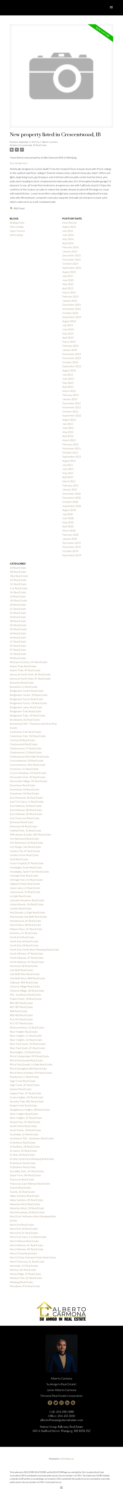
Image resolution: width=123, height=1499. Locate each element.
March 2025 (69, 292)
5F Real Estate (18, 649)
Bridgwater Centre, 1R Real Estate (29, 694)
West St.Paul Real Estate (23, 1253)
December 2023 (71, 353)
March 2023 (69, 390)
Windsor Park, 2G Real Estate (26, 1277)
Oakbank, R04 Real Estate (24, 982)
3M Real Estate (18, 629)
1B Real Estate (18, 571)
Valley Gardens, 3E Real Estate (26, 1199)
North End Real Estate (22, 937)
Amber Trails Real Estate (23, 666)
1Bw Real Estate (19, 575)
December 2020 (71, 493)
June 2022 (68, 427)
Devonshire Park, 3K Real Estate (27, 777)
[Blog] (73, 1402)
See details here (18, 163)
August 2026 (69, 226)
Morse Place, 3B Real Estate (25, 924)
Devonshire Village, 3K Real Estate (28, 781)
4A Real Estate (18, 633)
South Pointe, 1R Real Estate (25, 1130)
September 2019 (71, 555)
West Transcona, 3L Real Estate (27, 1261)
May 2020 (68, 522)
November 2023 (71, 358)
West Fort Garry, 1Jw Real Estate (28, 1236)
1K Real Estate (18, 592)
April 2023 (68, 386)
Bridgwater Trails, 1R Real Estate (27, 715)
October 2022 (70, 411)
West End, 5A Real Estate (24, 1228)
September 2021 (71, 456)
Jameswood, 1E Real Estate (25, 891)
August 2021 (69, 460)
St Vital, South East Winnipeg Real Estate (32, 1158)
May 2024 (68, 333)
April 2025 (68, 288)
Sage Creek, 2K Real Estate (25, 1084)
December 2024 (71, 304)
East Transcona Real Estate (25, 818)
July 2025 (67, 275)
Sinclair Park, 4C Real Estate (25, 1121)
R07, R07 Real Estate (21, 1006)
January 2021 (69, 489)
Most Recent (69, 222)
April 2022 (68, 435)
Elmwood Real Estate (21, 822)
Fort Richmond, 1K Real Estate (26, 842)
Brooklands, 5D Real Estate (25, 719)
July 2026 (67, 230)
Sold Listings (16, 234)
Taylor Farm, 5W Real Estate (25, 1175)
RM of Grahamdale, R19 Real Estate (29, 1056)
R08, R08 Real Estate (21, 1015)
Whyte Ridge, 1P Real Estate (25, 1273)
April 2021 (68, 477)
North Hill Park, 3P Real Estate (26, 953)
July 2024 (67, 325)
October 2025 (70, 263)
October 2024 (70, 312)
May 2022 (68, 431)
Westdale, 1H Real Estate (24, 1265)
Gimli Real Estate (19, 859)
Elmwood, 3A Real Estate (23, 826)
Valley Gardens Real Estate (24, 1195)
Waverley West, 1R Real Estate (27, 1208)
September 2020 (71, 505)
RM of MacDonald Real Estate (26, 1060)
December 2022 (71, 403)
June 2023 (68, 378)
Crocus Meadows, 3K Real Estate (28, 772)
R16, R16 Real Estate (21, 1019)
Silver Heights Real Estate (24, 1113)
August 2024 (69, 321)
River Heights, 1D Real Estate (26, 1039)
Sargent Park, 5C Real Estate (25, 1093)
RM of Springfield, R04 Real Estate (28, 1068)
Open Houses (17, 230)
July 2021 (67, 464)
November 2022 (71, 407)
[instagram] (61, 1402)
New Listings (17, 226)
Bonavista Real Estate (22, 682)
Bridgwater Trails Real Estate (25, 711)
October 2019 (70, 550)
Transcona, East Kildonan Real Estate (30, 1183)
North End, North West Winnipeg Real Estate (34, 949)
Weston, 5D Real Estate (23, 1269)
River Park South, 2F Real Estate (27, 1047)
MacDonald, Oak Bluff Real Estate (28, 916)
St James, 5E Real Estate (23, 1150)
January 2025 (69, 300)
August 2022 (69, 419)
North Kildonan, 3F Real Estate (27, 957)
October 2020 (70, 501)
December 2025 (71, 255)
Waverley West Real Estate (25, 1204)
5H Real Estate (18, 653)
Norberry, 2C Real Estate (23, 932)
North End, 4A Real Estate (24, 941)
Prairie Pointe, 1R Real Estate (26, 998)
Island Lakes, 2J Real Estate (25, 887)
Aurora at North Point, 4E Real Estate (30, 674)
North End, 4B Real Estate (24, 945)
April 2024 (68, 337)
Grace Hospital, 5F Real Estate (27, 863)
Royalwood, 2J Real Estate (24, 1076)
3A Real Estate (18, 616)
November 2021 (71, 448)
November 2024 (71, 308)
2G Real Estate (18, 612)
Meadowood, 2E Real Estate (25, 920)
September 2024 (71, 316)
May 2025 (68, 284)
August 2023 (69, 370)
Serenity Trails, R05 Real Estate (27, 1101)
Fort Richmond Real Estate (24, 838)
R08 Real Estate (18, 1011)
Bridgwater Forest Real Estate (26, 699)
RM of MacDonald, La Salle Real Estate (31, 1064)
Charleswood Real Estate (23, 744)
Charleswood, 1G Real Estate (26, 752)
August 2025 (69, 271)
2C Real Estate (18, 608)
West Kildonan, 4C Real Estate (26, 1245)
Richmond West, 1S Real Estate (27, 1027)
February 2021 (70, 485)
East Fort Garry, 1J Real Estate (27, 801)
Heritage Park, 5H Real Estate (26, 879)
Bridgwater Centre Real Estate (27, 690)
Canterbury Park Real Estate (25, 731)
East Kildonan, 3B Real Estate (26, 809)
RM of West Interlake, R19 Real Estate (31, 1072)
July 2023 (67, 374)
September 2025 (71, 267)
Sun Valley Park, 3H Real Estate (27, 1171)
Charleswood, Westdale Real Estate (29, 756)
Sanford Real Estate (21, 1089)
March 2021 (69, 481)
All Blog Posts (17, 222)
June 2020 (68, 518)
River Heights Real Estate (24, 1031)
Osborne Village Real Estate (25, 986)
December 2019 (71, 542)
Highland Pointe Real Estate (25, 883)
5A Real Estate (18, 637)
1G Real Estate (18, 584)
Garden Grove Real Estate (24, 855)
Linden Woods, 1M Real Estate (27, 904)
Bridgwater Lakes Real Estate (26, 707)
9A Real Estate (18, 658)
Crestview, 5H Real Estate (24, 768)
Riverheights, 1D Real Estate (25, 1052)
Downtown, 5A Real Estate (24, 789)
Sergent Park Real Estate (23, 1105)
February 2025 (70, 296)
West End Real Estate (22, 1224)
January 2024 (69, 349)
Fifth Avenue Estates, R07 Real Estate (30, 834)
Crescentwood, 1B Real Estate (32, 145)
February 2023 (70, 394)
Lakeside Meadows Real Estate (27, 900)
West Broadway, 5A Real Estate (27, 1212)
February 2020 (70, 534)
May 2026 (68, 238)
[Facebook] (50, 1402)
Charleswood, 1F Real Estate (25, 748)
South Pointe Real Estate (23, 1125)
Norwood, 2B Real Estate (24, 965)
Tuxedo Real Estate (20, 1187)
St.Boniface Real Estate (23, 1167)
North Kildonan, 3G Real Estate (27, 961)
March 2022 (69, 440)
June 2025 (68, 280)
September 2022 (71, 415)
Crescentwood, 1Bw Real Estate (27, 764)
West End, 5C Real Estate (24, 1232)
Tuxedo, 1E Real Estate (22, 1191)
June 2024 (68, 329)
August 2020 (69, 509)
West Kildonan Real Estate (24, 1240)
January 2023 (69, 399)
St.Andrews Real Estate (23, 1163)
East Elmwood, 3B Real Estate (26, 797)
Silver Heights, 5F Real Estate (26, 1117)
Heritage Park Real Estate (24, 875)
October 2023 (70, 362)
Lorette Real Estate (21, 908)
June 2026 (68, 234)
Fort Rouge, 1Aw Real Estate (25, 846)
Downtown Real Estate (22, 785)
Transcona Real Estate (22, 1179)
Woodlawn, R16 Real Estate (25, 1286)
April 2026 (68, 243)
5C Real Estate (18, 641)
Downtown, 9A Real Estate (24, 793)
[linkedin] (67, 1402)
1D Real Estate (18, 579)
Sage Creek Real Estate (23, 1080)
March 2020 (69, 530)
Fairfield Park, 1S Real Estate (25, 830)
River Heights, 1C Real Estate (26, 1035)
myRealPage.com (66, 1458)
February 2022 (70, 444)
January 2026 (69, 251)
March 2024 (69, 341)
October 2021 (70, 452)
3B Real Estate (18, 620)
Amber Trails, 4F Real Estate (25, 670)
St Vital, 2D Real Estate (22, 1154)
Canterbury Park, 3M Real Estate (28, 735)
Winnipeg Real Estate (21, 1282)
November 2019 (71, 546)
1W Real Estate (18, 600)
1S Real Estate (18, 596)
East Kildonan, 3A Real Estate (26, 805)
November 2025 (71, 259)
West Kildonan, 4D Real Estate (26, 1249)
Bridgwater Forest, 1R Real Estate (28, 703)
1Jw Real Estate (19, 588)
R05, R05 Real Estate (21, 1002)
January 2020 (69, 538)
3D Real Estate (18, 625)
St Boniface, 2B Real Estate (25, 1146)
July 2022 (67, 423)
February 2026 (70, 247)
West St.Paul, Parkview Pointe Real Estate (33, 1257)
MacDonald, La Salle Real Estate (27, 912)
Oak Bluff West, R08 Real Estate (27, 978)
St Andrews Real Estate (23, 1142)
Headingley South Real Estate (26, 867)
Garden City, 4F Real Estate (25, 850)
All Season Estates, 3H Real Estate (28, 662)
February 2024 (70, 345)
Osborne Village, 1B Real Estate (27, 990)
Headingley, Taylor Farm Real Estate (29, 871)
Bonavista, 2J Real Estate (23, 686)
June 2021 (68, 468)
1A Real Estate (18, 567)
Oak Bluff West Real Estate (25, 974)
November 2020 (71, 497)
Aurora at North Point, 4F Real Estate (30, 678)
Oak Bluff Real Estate (21, 970)
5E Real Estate (18, 645)
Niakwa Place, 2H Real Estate (26, 928)
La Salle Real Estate (20, 896)
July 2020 (67, 514)
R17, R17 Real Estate (21, 1023)
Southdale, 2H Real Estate (24, 1134)
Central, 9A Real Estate (22, 740)
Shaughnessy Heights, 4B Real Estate (30, 1109)
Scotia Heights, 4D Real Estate (26, 1097)
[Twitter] (55, 1402)
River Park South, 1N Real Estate (28, 1043)
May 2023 (68, 382)
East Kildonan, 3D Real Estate (26, 813)
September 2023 (71, 366)
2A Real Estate (18, 604)
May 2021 (68, 473)
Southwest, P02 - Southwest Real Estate (32, 1138)
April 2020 (68, 526)
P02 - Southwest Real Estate (25, 994)
